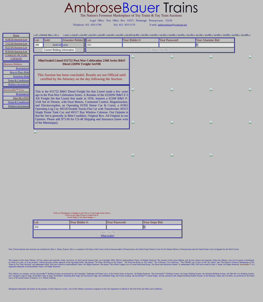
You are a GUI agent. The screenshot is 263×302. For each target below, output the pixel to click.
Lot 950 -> (236, 35)
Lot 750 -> (200, 35)
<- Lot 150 (91, 35)
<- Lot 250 (109, 35)
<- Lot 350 (127, 35)
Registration (22, 68)
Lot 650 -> (182, 35)
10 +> (56, 35)
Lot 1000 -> (245, 35)
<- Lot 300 (118, 35)
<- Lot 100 (82, 35)
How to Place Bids (19, 72)
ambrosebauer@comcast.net (172, 24)
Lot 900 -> (227, 35)
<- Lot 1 (66, 35)
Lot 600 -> (173, 35)
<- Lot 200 (100, 35)
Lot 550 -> (164, 35)
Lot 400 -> (136, 35)
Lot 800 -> (209, 35)
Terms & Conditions (18, 80)
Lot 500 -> (155, 35)
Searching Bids (21, 76)
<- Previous (42, 35)
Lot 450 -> (146, 35)
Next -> (51, 35)
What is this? (107, 235)
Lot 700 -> (191, 35)
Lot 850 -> (218, 35)
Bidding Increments (18, 84)
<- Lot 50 (74, 35)
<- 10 (35, 35)
